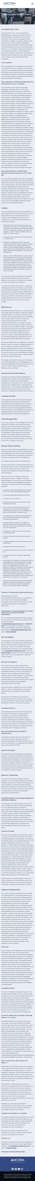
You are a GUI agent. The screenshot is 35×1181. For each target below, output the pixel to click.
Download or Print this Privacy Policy (13, 1151)
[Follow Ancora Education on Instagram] (22, 1169)
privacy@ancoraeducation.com (13, 624)
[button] (32, 3)
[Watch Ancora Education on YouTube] (19, 1169)
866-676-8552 (11, 632)
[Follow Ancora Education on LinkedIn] (16, 1169)
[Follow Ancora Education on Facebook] (12, 1169)
